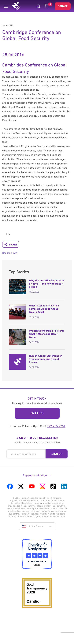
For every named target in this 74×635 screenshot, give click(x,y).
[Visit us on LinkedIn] (64, 486)
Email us (37, 413)
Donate (63, 6)
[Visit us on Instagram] (42, 486)
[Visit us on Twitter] (21, 486)
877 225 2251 (56, 426)
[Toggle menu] (6, 6)
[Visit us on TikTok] (53, 486)
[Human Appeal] (16, 6)
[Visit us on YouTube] (32, 486)
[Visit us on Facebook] (10, 486)
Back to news (9, 252)
